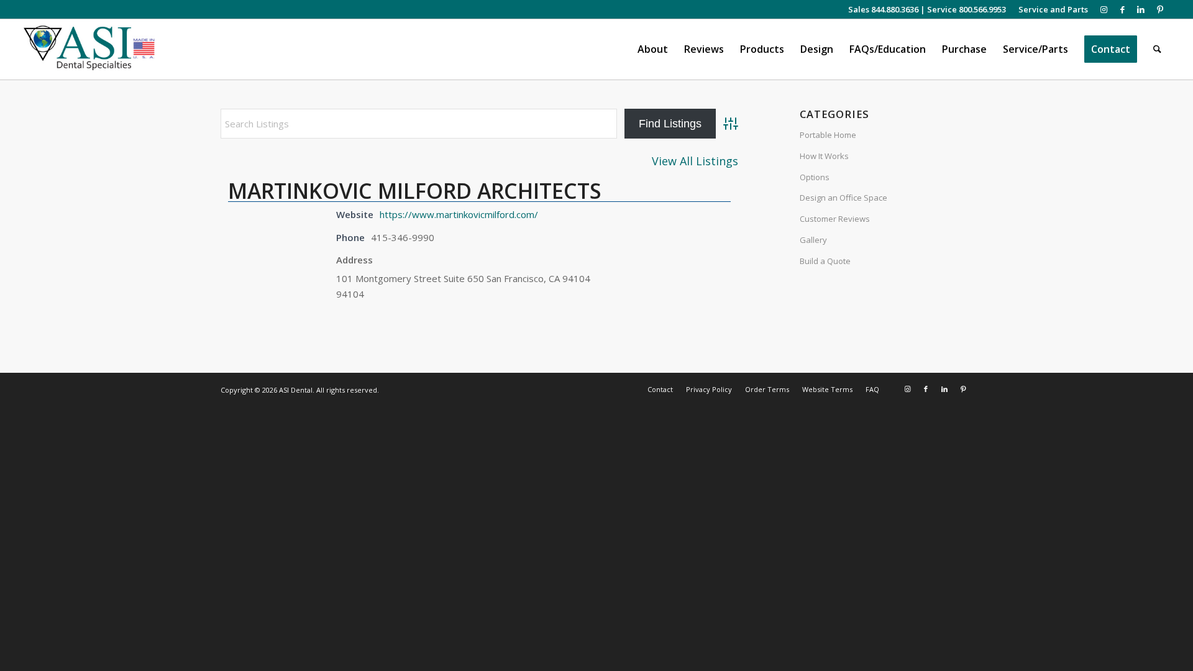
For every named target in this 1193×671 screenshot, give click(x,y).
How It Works (824, 156)
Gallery (813, 239)
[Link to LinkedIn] (1141, 9)
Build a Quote (825, 261)
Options (815, 177)
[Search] (1157, 49)
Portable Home (828, 134)
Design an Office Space (843, 197)
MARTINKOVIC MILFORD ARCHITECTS (414, 190)
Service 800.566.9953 (966, 9)
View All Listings (695, 160)
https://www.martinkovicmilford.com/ (459, 214)
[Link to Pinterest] (1160, 9)
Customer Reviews (835, 218)
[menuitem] (1050, 9)
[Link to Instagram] (1104, 9)
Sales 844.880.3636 (883, 9)
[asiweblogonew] (89, 49)
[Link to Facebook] (1122, 9)
